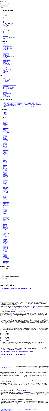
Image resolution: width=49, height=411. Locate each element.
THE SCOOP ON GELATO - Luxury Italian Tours (13, 103)
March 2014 (5, 167)
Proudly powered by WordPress (6, 410)
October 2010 (5, 204)
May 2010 (5, 210)
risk (26, 409)
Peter (4, 31)
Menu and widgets (4, 6)
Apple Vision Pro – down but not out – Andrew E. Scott (14, 106)
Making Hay (5, 57)
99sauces (4, 12)
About (4, 78)
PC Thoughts (5, 61)
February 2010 (5, 213)
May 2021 (5, 144)
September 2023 (6, 132)
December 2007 (6, 243)
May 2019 (5, 147)
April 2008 (5, 239)
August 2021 (5, 140)
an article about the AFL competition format (32, 306)
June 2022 (5, 136)
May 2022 (5, 137)
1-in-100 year (13, 409)
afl (9, 351)
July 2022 (5, 135)
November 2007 (6, 244)
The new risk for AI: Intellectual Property (32, 104)
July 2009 (5, 221)
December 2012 (6, 175)
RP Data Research (6, 64)
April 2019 (5, 148)
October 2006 (5, 259)
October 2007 (5, 246)
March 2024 (5, 126)
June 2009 (5, 222)
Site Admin (5, 278)
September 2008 (6, 233)
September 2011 (6, 191)
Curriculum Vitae (6, 83)
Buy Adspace (5, 81)
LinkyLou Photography (7, 24)
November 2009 (6, 217)
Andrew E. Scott (3, 1)
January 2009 (5, 228)
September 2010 (6, 205)
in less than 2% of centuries (17, 403)
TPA (3, 37)
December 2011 (6, 188)
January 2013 (5, 174)
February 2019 (5, 150)
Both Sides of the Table (7, 46)
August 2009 (5, 220)
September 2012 (6, 178)
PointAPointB (5, 62)
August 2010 (5, 206)
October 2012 (5, 177)
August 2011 (5, 192)
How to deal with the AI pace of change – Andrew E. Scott (14, 102)
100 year (18, 409)
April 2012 (5, 183)
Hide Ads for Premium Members (9, 85)
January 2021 (5, 146)
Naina (4, 30)
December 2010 (6, 202)
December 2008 (6, 229)
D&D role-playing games (25, 393)
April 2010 (5, 211)
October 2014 (5, 162)
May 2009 (5, 224)
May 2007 (5, 251)
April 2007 (5, 252)
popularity (18, 351)
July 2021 (5, 141)
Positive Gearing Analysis (8, 90)
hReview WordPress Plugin (8, 87)
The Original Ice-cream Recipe (31, 103)
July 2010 (5, 207)
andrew (4, 105)
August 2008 (5, 234)
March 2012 (5, 184)
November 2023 (6, 130)
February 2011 (5, 199)
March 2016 (5, 154)
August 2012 (5, 180)
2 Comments (33, 409)
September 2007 (6, 247)
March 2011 (5, 198)
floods (25, 375)
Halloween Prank (6, 51)
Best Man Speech (6, 79)
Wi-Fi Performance (6, 95)
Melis (4, 29)
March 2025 (5, 122)
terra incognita (5, 67)
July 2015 (5, 159)
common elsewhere (28, 395)
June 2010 (5, 209)
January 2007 (5, 256)
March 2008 (5, 240)
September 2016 (6, 153)
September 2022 (6, 133)
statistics (26, 351)
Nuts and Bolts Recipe (11, 105)
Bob (3, 14)
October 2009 (5, 218)
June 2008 (5, 236)
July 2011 (4, 194)
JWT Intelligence (6, 55)
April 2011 (5, 197)
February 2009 (5, 227)
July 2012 (5, 181)
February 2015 (5, 160)
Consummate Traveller (7, 48)
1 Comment (30, 351)
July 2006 (5, 263)
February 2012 (5, 185)
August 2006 (5, 262)
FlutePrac (4, 50)
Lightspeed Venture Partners (8, 56)
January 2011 (5, 200)
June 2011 (5, 195)
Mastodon (5, 28)
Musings (4, 112)
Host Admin (5, 279)
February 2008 (5, 241)
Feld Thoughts (5, 49)
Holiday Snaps (5, 86)
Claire (4, 19)
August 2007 (5, 248)
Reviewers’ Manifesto (7, 93)
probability (22, 351)
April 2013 (5, 172)
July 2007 (5, 249)
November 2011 (6, 189)
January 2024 (5, 129)
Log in (1, 282)
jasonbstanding (6, 54)
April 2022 (5, 138)
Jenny (4, 22)
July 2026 (5, 120)
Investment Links (6, 89)
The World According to (7, 69)
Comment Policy (6, 82)
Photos (4, 33)
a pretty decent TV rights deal (18, 311)
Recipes (4, 113)
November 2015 (6, 155)
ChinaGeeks (5, 47)
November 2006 (6, 258)
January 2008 (5, 242)
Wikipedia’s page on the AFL (11, 325)
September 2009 (6, 219)
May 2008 (5, 237)
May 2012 (5, 182)
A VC (4, 43)
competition (13, 351)
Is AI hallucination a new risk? (34, 102)
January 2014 (5, 168)
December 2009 (6, 215)
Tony (4, 70)
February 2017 (5, 152)
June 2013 (5, 169)
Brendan (4, 17)
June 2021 (5, 143)
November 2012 (6, 176)
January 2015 (5, 161)
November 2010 (6, 203)
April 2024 (5, 125)
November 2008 (6, 231)
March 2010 (5, 212)
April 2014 (5, 166)
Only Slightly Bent (6, 60)
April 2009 (5, 225)
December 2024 (6, 124)
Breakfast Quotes (6, 80)
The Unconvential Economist (8, 68)
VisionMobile (5, 71)
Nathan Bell (5, 58)
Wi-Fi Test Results (6, 96)
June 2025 (5, 121)
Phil (3, 32)
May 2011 (5, 196)
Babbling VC (5, 45)
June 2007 (5, 250)
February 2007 (5, 255)
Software (4, 94)
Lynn (4, 25)
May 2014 (5, 165)
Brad (4, 16)
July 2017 (5, 151)
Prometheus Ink (6, 63)
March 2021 (5, 145)
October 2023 (5, 131)
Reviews (4, 114)
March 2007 (5, 254)
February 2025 (5, 123)
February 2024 (5, 128)
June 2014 (5, 163)
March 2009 (5, 226)
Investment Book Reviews (8, 88)
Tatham (4, 65)
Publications (5, 92)
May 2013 (5, 170)
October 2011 (5, 190)
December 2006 (6, 257)
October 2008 (5, 232)
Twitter (4, 38)
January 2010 (5, 214)
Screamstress (5, 36)
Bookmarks (5, 15)
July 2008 (5, 235)
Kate (3, 23)
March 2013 (5, 173)
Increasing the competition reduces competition (15, 288)
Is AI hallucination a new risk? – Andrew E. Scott (13, 104)
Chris (4, 18)
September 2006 (6, 261)
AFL (26, 303)
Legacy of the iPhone (31, 106)
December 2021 (6, 139)
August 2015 (5, 158)
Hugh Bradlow (6, 53)
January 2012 (5, 187)
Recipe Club (5, 34)
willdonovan (5, 72)
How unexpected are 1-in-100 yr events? (13, 354)
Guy (3, 21)
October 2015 (5, 157)
